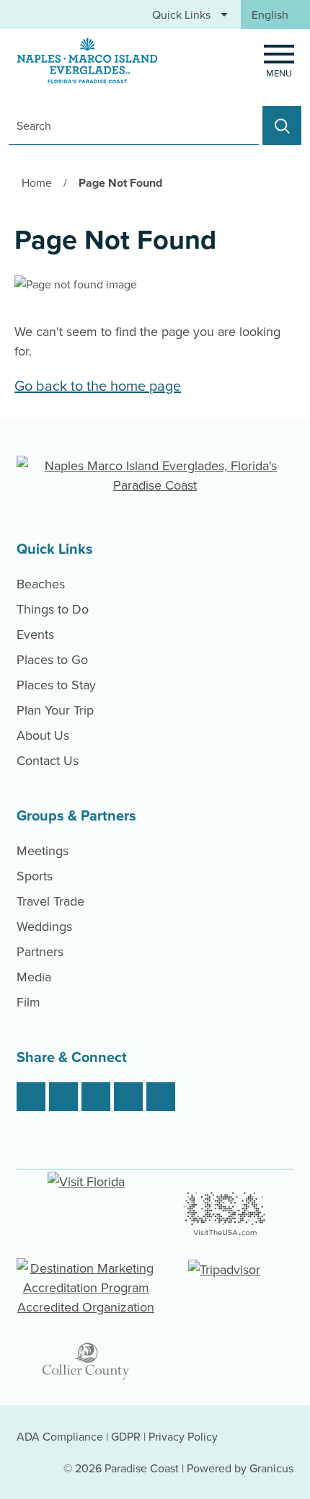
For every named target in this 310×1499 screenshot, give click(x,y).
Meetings (42, 850)
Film (28, 1002)
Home (37, 182)
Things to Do (53, 609)
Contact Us (48, 760)
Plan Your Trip (55, 710)
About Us (43, 735)
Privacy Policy (183, 1436)
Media (34, 977)
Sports (35, 876)
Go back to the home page (97, 385)
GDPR (126, 1436)
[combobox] (275, 14)
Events (35, 634)
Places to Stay (56, 685)
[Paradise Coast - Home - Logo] (88, 60)
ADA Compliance (60, 1436)
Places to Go (52, 659)
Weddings (44, 926)
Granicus (271, 1468)
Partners (40, 951)
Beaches (41, 584)
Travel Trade (50, 901)
